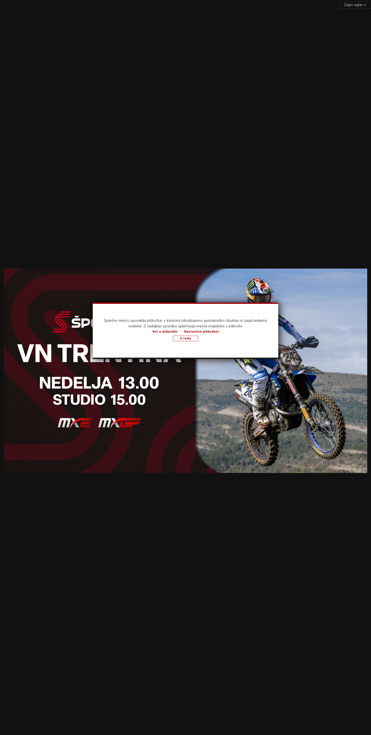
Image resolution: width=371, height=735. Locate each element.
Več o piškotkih (164, 331)
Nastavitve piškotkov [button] (201, 331)
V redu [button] (185, 338)
